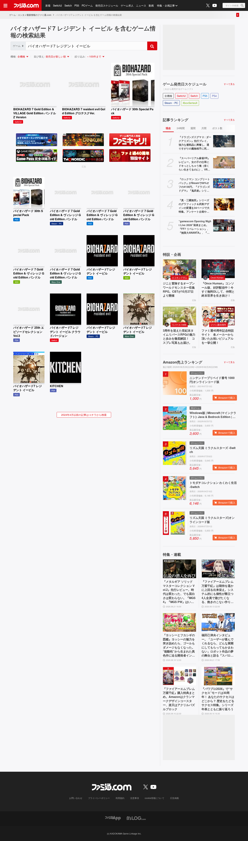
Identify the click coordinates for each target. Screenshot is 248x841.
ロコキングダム (179, 277)
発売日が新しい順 (56, 56)
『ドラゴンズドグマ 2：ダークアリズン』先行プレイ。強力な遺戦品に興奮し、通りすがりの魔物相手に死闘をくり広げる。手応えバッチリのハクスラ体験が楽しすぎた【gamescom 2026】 (195, 142)
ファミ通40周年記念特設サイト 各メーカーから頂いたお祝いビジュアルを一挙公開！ (218, 337)
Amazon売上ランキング (182, 362)
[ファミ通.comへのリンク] (26, 5)
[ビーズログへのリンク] (136, 818)
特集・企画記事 (166, 5)
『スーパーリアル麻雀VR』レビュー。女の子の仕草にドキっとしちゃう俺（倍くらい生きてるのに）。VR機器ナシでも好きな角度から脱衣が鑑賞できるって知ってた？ (194, 163)
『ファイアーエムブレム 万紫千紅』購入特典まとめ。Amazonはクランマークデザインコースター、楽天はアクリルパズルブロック (179, 699)
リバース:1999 (179, 324)
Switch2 (57, 5)
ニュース (141, 5)
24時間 (181, 128)
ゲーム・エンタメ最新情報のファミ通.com (30, 15)
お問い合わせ (75, 797)
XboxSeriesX (190, 103)
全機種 (21, 56)
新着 (47, 5)
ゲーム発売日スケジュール (184, 84)
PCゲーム (87, 5)
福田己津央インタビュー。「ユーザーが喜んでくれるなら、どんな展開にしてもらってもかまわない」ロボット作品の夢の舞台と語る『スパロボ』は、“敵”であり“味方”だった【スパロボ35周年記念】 (217, 645)
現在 (168, 128)
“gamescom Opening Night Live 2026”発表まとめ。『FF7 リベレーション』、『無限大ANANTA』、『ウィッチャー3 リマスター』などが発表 (195, 227)
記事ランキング (175, 120)
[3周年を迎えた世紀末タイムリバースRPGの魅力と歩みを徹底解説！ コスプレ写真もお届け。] (179, 316)
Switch (68, 5)
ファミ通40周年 (218, 324)
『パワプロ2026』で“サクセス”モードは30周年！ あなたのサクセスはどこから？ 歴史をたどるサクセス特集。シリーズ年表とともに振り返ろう (218, 699)
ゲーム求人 (127, 5)
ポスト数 (217, 128)
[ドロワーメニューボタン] (5, 5)
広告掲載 (174, 797)
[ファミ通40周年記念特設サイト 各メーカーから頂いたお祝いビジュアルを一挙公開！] (218, 316)
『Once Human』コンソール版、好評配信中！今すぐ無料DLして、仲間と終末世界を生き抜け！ (218, 289)
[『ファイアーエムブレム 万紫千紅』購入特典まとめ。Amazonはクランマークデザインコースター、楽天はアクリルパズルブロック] (179, 676)
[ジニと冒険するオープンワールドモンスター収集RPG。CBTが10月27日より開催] (179, 268)
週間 (193, 128)
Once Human (217, 277)
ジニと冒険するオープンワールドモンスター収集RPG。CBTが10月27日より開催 (179, 289)
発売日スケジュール (106, 5)
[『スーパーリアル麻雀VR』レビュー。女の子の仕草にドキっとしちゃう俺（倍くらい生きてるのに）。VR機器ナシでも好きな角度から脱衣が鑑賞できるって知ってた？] (224, 162)
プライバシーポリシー (99, 797)
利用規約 (120, 797)
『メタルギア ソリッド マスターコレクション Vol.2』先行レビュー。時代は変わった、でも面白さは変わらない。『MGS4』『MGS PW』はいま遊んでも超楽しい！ (179, 592)
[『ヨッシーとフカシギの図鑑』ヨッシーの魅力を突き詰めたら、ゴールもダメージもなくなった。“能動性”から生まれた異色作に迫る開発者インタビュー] (179, 622)
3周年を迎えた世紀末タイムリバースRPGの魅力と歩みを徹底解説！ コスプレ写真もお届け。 (179, 337)
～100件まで (94, 56)
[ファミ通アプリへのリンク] (113, 818)
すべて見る (229, 84)
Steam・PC (171, 103)
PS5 (76, 5)
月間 (203, 128)
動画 (151, 5)
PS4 (214, 96)
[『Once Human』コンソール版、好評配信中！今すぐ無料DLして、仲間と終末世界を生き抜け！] (218, 268)
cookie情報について (154, 797)
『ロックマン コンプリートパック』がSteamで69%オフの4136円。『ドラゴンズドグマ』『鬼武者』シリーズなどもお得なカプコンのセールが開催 (194, 184)
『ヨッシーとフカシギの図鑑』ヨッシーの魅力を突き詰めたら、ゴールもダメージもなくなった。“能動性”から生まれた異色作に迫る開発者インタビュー (179, 645)
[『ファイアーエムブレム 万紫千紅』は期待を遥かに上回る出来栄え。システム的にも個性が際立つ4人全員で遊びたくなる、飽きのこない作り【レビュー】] (218, 568)
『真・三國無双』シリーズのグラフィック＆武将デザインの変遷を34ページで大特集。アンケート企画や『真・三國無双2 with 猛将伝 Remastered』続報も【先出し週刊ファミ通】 (194, 206)
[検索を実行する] (152, 46)
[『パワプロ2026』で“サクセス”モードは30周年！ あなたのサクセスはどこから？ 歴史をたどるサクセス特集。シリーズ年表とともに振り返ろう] (218, 676)
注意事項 (134, 797)
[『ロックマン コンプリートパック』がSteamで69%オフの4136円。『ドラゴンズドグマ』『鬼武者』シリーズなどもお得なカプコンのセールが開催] (224, 183)
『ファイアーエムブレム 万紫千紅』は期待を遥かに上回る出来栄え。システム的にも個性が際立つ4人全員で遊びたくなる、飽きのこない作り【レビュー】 (217, 592)
